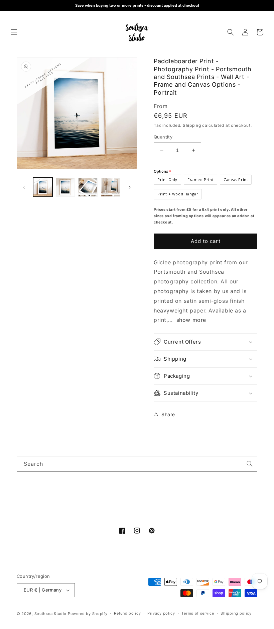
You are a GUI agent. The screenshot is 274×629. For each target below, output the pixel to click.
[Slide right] (129, 187)
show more (190, 320)
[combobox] (137, 463)
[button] (14, 32)
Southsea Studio (50, 613)
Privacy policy (161, 613)
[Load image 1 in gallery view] (42, 187)
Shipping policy (236, 613)
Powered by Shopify (88, 613)
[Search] (249, 463)
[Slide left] (24, 187)
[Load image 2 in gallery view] (65, 187)
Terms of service (197, 613)
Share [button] (168, 414)
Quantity (163, 137)
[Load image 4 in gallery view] (110, 187)
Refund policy (127, 613)
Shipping (192, 125)
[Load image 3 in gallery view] (88, 187)
